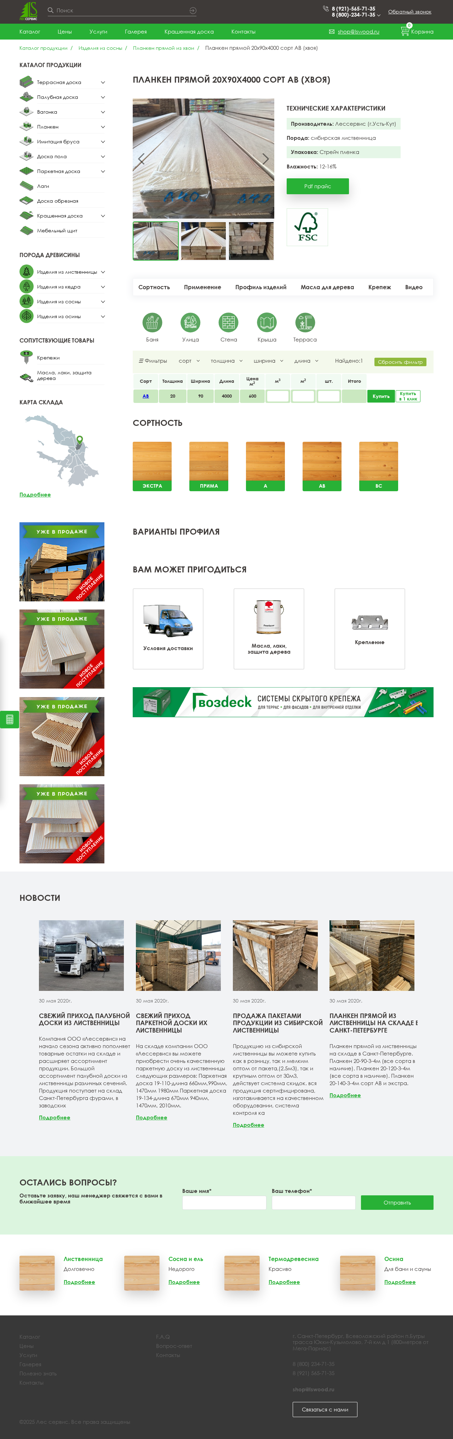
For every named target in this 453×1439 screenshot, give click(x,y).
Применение (202, 287)
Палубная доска (57, 97)
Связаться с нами (325, 1409)
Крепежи (48, 358)
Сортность (154, 287)
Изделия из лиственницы (67, 272)
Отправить (397, 1202)
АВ (146, 396)
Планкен (47, 127)
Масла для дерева (327, 287)
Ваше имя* (197, 1191)
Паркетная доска (58, 171)
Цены (65, 31)
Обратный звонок (409, 11)
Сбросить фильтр (400, 362)
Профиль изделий (261, 287)
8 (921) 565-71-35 (313, 1373)
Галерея (136, 31)
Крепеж (379, 287)
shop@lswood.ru (358, 31)
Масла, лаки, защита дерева (64, 375)
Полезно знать (38, 1373)
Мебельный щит (57, 230)
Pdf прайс (317, 186)
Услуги (98, 31)
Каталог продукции (43, 48)
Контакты (243, 31)
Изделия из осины (59, 316)
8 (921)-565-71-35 (353, 9)
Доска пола (52, 156)
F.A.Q (163, 1336)
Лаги (43, 186)
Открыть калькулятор (9, 719)
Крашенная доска (189, 31)
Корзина (421, 30)
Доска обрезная (57, 201)
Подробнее (35, 494)
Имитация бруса (58, 141)
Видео (414, 287)
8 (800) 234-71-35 (313, 1364)
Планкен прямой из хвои (163, 48)
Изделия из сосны (100, 48)
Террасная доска (59, 82)
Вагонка (47, 112)
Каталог (29, 31)
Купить (381, 396)
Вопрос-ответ (174, 1346)
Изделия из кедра (59, 287)
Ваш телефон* (292, 1191)
